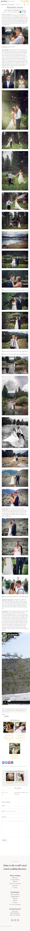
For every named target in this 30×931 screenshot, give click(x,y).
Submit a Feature (15, 915)
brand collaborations (25, 1)
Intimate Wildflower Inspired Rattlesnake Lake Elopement (14, 756)
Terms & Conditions (15, 883)
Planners (15, 898)
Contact (15, 887)
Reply (2, 794)
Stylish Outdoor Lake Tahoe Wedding (17, 711)
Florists (15, 902)
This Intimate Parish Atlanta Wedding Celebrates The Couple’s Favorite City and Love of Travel (8, 737)
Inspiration (15, 911)
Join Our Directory (15, 904)
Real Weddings (15, 913)
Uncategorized (11, 766)
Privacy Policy (15, 879)
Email (8, 811)
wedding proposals (23, 766)
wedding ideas (16, 766)
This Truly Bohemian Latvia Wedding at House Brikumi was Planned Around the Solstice (20, 737)
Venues (15, 900)
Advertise (15, 885)
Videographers (15, 896)
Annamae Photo (16, 14)
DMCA (15, 881)
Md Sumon (4, 792)
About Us (15, 877)
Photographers (15, 894)
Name (4, 805)
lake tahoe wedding (5, 766)
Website (4, 817)
